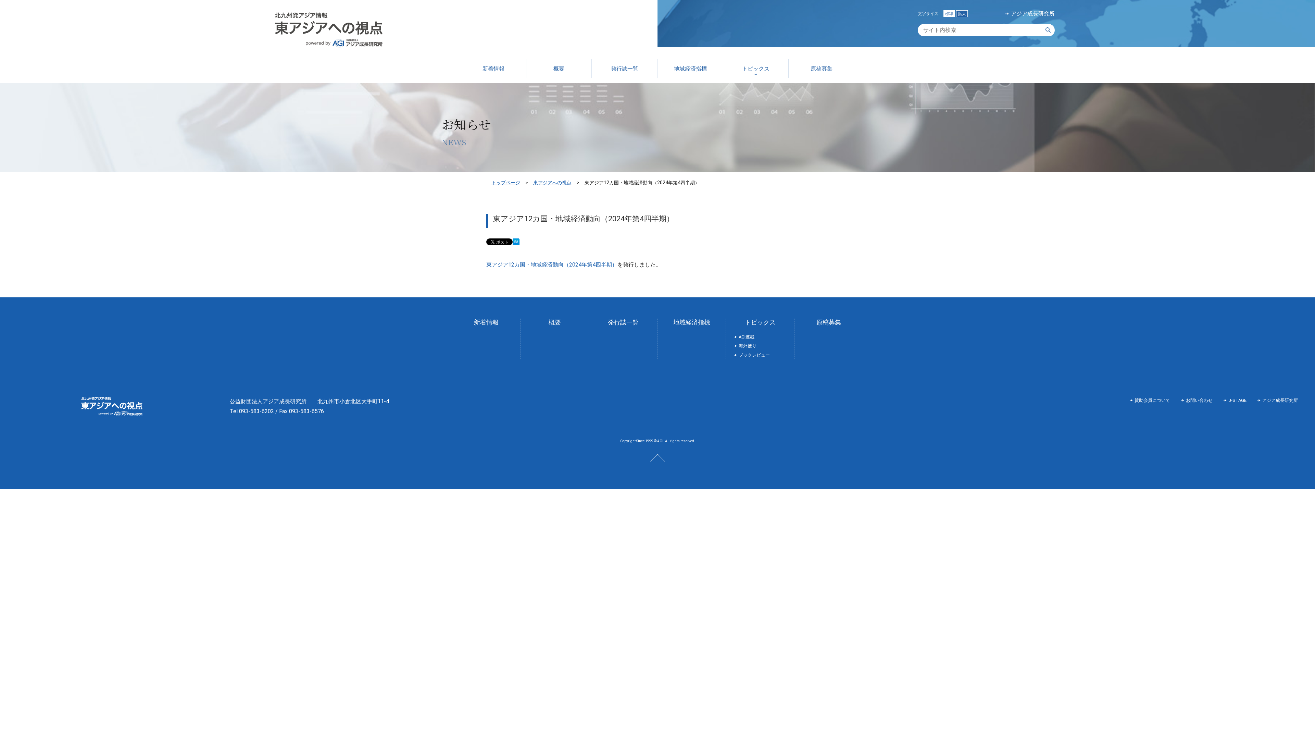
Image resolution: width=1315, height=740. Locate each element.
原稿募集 (828, 322)
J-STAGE (1237, 400)
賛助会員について (1152, 400)
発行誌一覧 (623, 322)
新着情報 (486, 322)
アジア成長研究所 (1033, 14)
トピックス (760, 322)
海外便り (747, 345)
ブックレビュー (754, 355)
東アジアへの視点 (552, 182)
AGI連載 (746, 337)
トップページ (505, 182)
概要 (555, 322)
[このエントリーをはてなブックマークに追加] (516, 242)
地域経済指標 (691, 322)
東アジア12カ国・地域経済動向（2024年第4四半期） (551, 264)
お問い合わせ (1199, 400)
